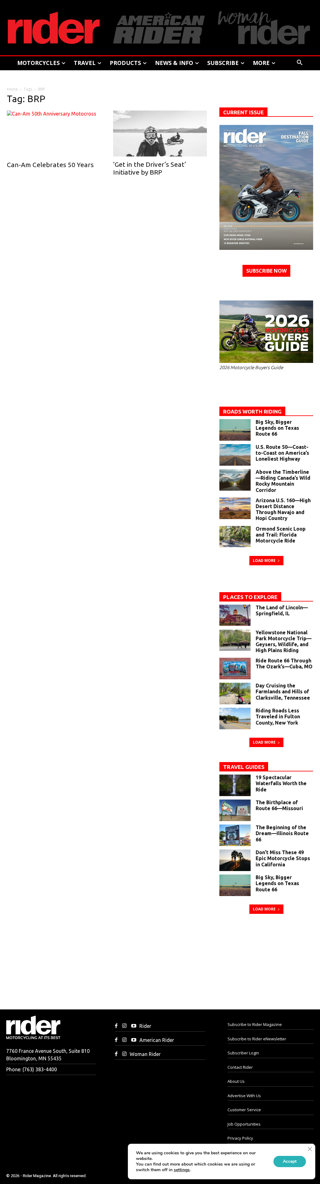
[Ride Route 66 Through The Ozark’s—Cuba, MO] (235, 668)
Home (12, 89)
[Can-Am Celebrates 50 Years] (54, 134)
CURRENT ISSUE (243, 112)
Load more (264, 560)
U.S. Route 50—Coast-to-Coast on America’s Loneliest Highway (282, 453)
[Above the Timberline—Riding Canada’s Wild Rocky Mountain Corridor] (235, 480)
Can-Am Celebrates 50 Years (50, 164)
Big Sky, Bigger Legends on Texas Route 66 (277, 428)
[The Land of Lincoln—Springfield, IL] (235, 615)
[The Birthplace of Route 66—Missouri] (235, 810)
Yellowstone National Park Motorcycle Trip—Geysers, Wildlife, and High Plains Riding (284, 641)
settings (182, 1170)
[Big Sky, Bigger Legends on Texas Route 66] (235, 430)
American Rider (156, 1040)
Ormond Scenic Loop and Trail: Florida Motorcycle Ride (281, 534)
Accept (290, 1161)
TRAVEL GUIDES (243, 767)
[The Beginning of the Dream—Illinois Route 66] (235, 835)
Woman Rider (145, 1054)
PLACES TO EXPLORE (250, 597)
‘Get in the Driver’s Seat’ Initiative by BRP (149, 168)
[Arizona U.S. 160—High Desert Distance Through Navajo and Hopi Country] (235, 508)
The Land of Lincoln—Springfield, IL (282, 610)
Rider (145, 1026)
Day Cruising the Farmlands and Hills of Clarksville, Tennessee (283, 691)
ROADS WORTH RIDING (252, 411)
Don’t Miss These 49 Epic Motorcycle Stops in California (283, 858)
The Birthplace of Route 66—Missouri (279, 805)
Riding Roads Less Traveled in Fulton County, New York (278, 716)
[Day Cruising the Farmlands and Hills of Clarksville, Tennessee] (235, 693)
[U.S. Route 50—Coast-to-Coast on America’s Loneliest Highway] (235, 455)
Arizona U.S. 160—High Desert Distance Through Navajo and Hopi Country (283, 509)
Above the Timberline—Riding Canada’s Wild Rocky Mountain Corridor (283, 481)
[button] (299, 62)
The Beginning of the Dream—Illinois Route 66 (282, 833)
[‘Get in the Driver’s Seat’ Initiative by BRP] (160, 133)
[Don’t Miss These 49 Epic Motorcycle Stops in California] (235, 860)
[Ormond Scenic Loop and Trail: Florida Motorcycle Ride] (235, 536)
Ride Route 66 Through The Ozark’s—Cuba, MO (284, 663)
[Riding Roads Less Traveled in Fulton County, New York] (235, 718)
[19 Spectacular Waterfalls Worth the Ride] (235, 785)
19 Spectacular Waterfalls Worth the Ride (281, 783)
